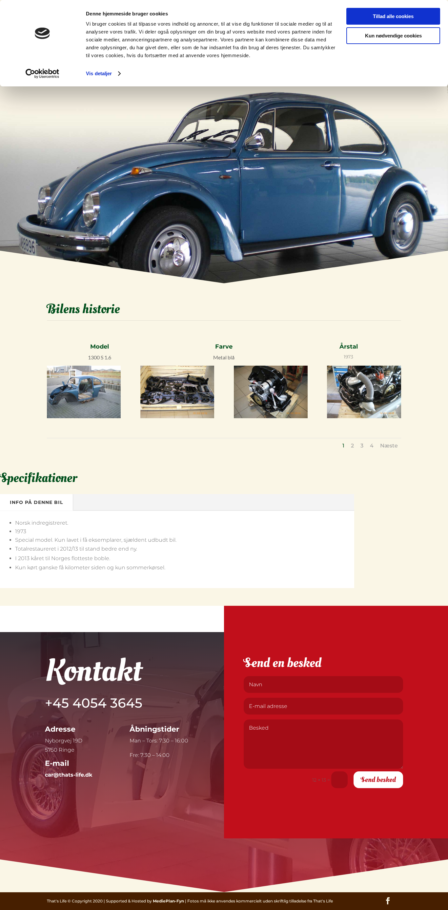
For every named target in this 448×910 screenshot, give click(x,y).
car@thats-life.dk (68, 775)
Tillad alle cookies (393, 16)
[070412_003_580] (177, 417)
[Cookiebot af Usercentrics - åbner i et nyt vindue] (42, 74)
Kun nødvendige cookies (393, 35)
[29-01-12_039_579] (84, 417)
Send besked (378, 780)
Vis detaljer (99, 73)
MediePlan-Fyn (168, 901)
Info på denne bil (36, 502)
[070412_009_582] (364, 417)
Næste (389, 446)
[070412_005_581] (271, 417)
